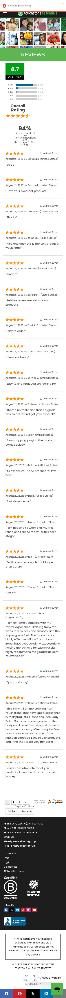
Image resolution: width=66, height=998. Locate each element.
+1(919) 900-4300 (33, 823)
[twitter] (11, 910)
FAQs (6, 857)
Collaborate (10, 866)
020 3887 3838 (26, 828)
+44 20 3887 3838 (27, 832)
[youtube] (34, 910)
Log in (7, 862)
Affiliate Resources (14, 871)
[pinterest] (23, 910)
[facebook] (6, 910)
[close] (63, 3)
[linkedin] (17, 910)
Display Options (24, 806)
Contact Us (10, 853)
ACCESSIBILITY (33, 983)
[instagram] (28, 910)
